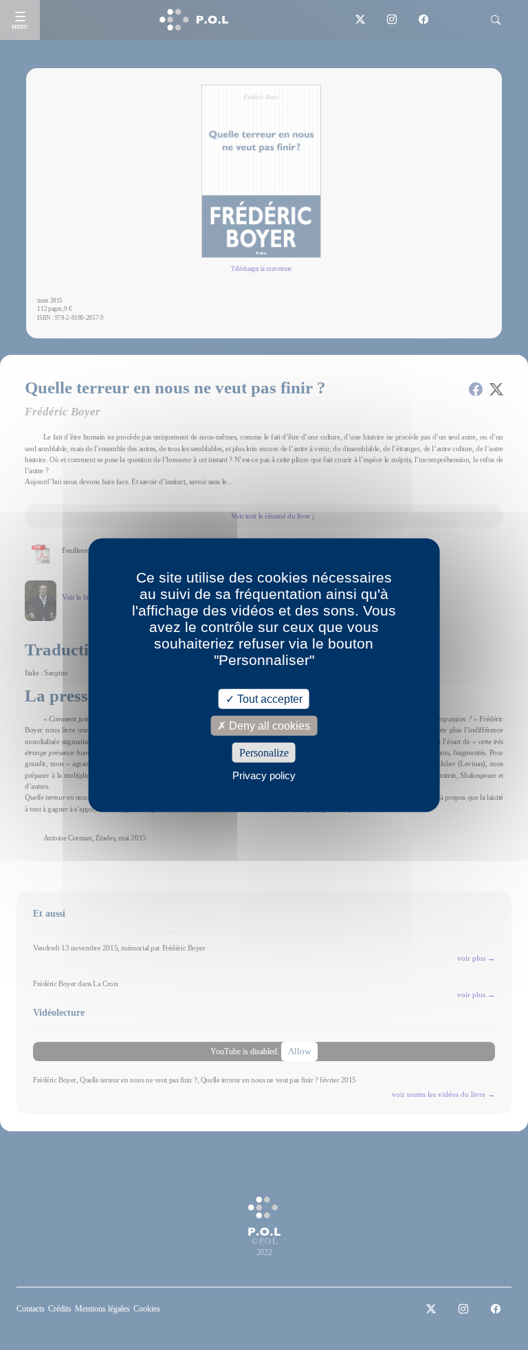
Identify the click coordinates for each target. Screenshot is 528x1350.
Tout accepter (268, 698)
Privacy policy (264, 775)
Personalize (264, 753)
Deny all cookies (268, 725)
